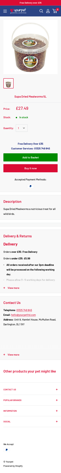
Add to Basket (30, 157)
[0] (55, 11)
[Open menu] (5, 11)
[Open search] (41, 11)
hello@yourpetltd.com (23, 314)
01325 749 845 (24, 310)
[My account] (48, 11)
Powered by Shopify (13, 466)
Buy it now (30, 168)
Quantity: (8, 128)
